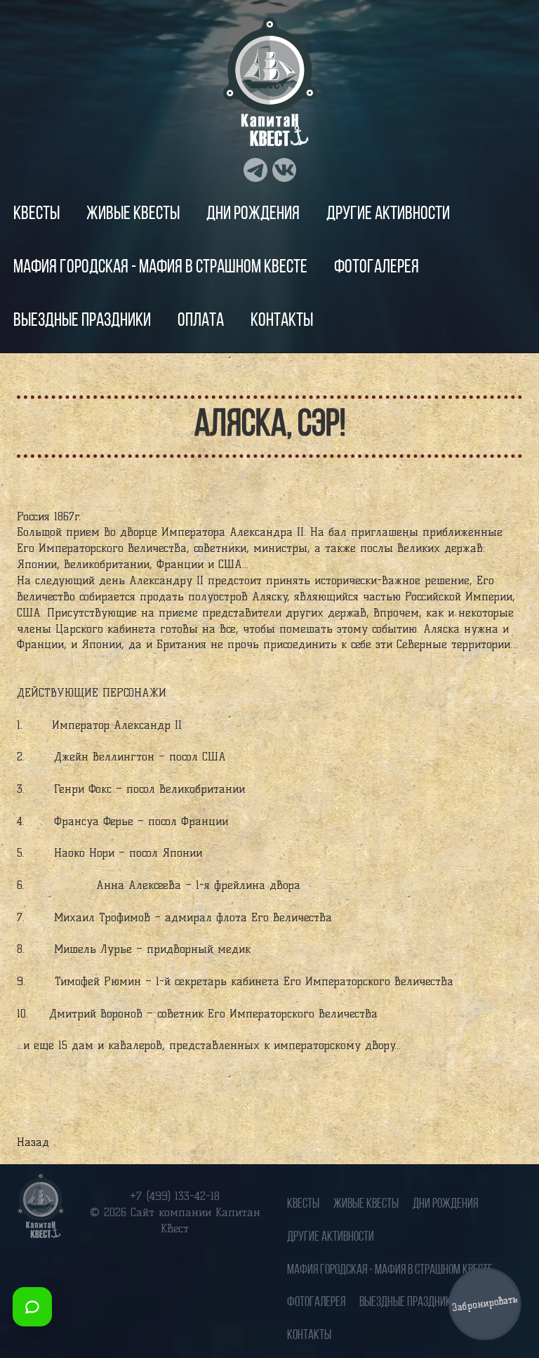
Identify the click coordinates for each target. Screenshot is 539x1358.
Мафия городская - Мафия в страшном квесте (160, 267)
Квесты (36, 214)
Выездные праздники (82, 321)
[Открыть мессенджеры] (32, 1306)
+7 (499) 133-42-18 (175, 1196)
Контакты (282, 321)
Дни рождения (253, 214)
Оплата (201, 321)
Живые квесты (133, 214)
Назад (33, 1142)
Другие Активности (388, 214)
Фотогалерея (376, 267)
